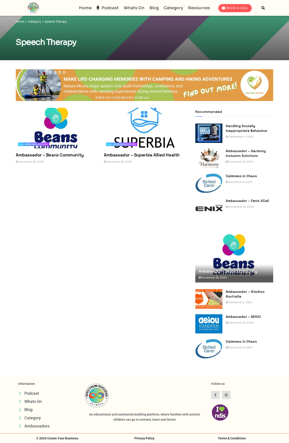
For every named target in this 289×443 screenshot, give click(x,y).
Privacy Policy (144, 438)
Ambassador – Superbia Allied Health (142, 155)
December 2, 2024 (240, 302)
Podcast (110, 7)
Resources (199, 7)
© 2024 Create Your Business (57, 438)
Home (85, 7)
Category (173, 7)
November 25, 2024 (31, 161)
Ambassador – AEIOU (243, 316)
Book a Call (237, 8)
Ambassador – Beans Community (50, 155)
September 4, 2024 (240, 136)
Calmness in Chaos (242, 176)
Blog (154, 7)
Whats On (134, 7)
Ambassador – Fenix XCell (247, 201)
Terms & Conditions (232, 438)
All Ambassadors (33, 144)
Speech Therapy (56, 21)
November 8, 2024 (240, 182)
